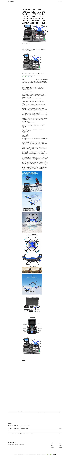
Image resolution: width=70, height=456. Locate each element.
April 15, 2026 (60, 425)
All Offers (28, 75)
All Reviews (24, 75)
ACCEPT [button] (54, 454)
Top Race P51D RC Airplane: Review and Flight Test (18, 428)
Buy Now (24, 73)
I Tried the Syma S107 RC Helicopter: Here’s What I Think (19, 425)
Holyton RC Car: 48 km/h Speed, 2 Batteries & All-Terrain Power (20, 433)
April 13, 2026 (60, 428)
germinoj (26, 43)
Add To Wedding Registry (35, 75)
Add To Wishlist (36, 73)
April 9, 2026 (60, 433)
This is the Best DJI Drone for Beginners (16, 431)
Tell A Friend (41, 73)
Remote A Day (11, 1)
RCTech (28, 43)
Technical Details (29, 73)
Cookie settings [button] (49, 454)
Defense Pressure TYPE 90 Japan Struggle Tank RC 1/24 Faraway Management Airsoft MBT (15, 411)
